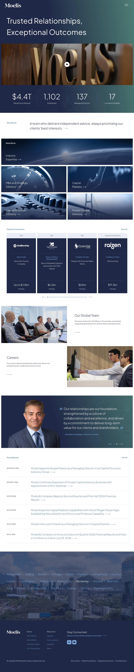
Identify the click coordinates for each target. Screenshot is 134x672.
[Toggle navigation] (126, 5)
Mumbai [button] (98, 581)
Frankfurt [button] (83, 574)
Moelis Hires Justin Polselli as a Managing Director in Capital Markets (70, 524)
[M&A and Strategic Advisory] (33, 179)
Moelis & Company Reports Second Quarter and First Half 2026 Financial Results (73, 498)
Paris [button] (10, 588)
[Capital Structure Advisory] (33, 207)
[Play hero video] (67, 64)
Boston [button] (42, 574)
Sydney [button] (71, 588)
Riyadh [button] (21, 588)
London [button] (11, 581)
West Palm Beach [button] (17, 595)
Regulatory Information (106, 661)
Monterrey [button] (82, 581)
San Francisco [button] (38, 588)
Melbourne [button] (46, 581)
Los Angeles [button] (28, 581)
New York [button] (112, 581)
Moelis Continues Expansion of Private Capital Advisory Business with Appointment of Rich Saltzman (71, 484)
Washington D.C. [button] (103, 588)
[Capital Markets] (100, 179)
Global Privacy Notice (89, 661)
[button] (44, 297)
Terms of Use (75, 661)
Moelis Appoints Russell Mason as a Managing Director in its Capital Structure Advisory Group (76, 470)
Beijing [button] (29, 574)
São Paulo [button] (57, 588)
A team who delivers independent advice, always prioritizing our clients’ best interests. (76, 126)
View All (124, 229)
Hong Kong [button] (100, 574)
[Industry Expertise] (67, 152)
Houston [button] (116, 574)
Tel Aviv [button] (85, 588)
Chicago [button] (56, 574)
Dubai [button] (69, 574)
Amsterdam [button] (14, 574)
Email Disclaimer (121, 661)
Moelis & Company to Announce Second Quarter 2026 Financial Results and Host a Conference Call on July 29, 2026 (78, 536)
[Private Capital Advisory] (100, 207)
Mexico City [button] (64, 581)
